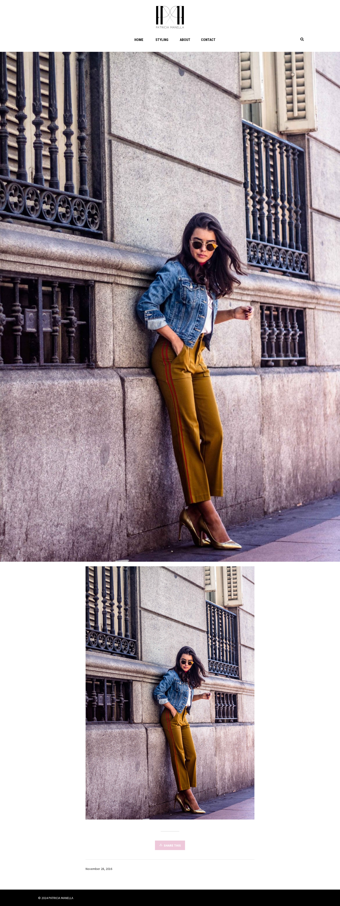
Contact (208, 40)
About (185, 40)
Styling (161, 40)
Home (138, 40)
